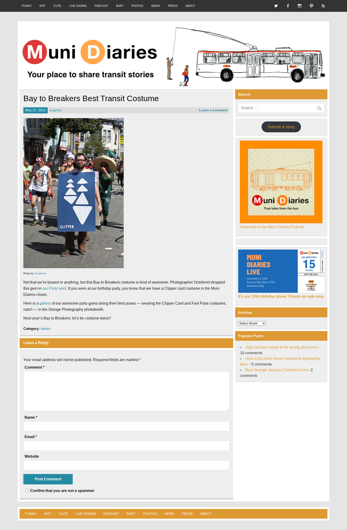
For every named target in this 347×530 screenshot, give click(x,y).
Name (31, 417)
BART (120, 6)
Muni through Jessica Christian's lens (276, 370)
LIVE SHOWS (78, 6)
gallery (45, 303)
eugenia (56, 110)
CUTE (57, 6)
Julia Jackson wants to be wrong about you (281, 347)
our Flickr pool (54, 288)
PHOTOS (137, 6)
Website (32, 456)
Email (31, 437)
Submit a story (281, 127)
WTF (42, 6)
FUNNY (27, 6)
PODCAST (101, 6)
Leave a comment (213, 110)
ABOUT (190, 6)
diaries (46, 329)
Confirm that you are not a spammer (61, 491)
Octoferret (40, 273)
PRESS (173, 6)
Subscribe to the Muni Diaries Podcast (272, 227)
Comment (34, 367)
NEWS (155, 6)
